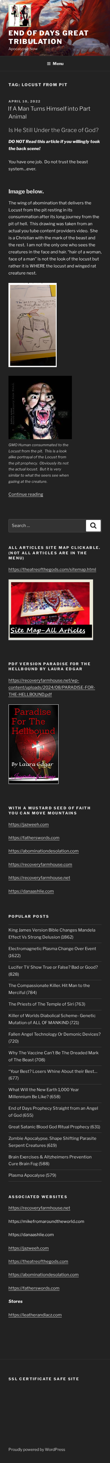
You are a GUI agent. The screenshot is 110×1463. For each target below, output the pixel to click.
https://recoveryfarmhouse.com (40, 864)
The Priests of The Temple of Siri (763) (46, 1004)
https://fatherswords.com (34, 837)
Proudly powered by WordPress (36, 1449)
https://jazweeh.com (28, 824)
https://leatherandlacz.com (35, 1314)
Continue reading (25, 494)
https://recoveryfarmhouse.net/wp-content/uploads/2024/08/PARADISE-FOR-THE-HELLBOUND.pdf (51, 687)
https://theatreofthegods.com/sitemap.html (52, 569)
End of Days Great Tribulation (48, 37)
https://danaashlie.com (31, 891)
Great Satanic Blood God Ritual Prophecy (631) (54, 1126)
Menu (58, 63)
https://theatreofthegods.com (38, 1261)
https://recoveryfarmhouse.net (39, 877)
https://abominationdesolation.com (43, 851)
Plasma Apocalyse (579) (32, 1175)
